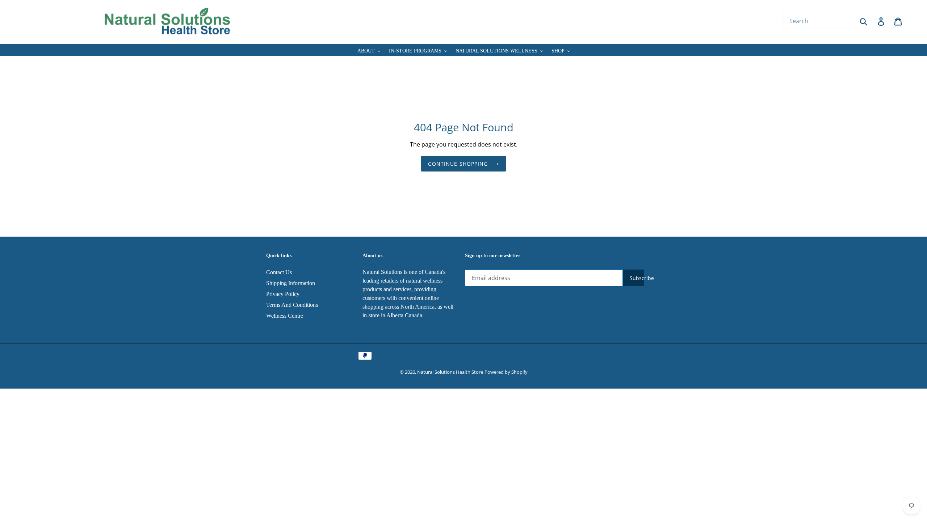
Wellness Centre (284, 316)
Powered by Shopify (506, 372)
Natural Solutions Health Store (450, 372)
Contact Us (279, 272)
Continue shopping (458, 163)
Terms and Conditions (292, 305)
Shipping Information (290, 283)
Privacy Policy (282, 294)
